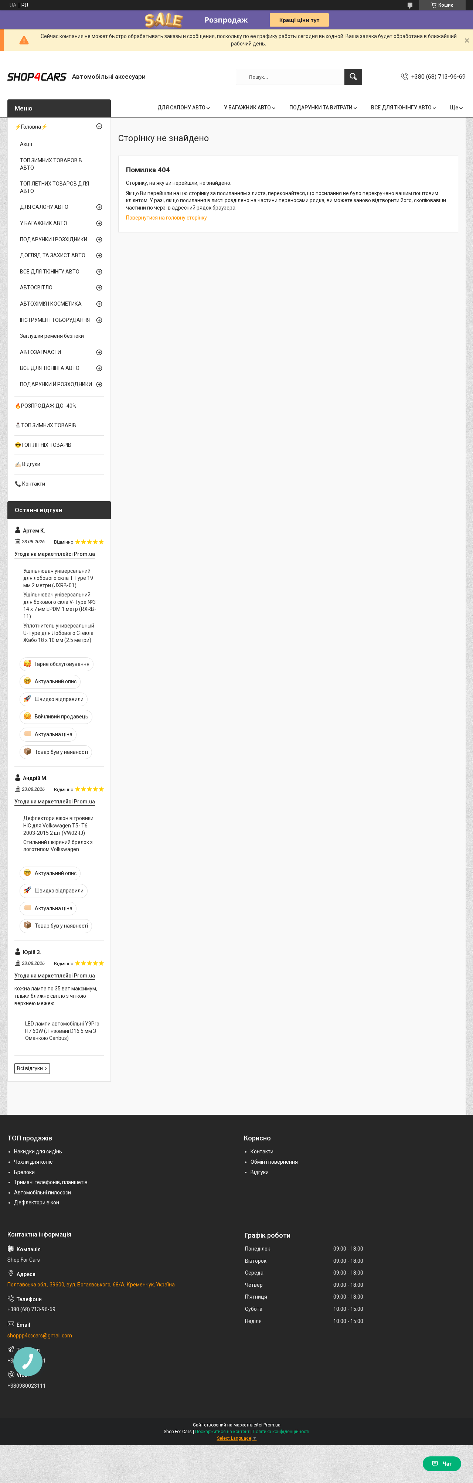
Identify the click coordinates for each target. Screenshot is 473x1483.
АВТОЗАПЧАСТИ (40, 352)
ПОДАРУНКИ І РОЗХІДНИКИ (53, 239)
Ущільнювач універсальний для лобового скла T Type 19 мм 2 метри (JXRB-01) (58, 578)
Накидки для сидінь (38, 1151)
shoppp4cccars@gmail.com (39, 1336)
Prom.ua (271, 1425)
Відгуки (260, 1172)
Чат (447, 1464)
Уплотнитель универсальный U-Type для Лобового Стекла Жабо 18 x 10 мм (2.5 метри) (58, 633)
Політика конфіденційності (281, 1431)
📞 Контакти (30, 484)
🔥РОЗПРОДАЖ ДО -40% (45, 406)
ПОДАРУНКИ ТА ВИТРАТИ (321, 107)
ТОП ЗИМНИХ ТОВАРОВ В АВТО (51, 164)
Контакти (262, 1151)
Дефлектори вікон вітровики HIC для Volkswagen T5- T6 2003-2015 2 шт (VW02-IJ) (58, 825)
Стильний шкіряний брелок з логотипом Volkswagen (58, 846)
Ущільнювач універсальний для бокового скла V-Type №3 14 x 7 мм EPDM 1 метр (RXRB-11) (59, 605)
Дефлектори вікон (36, 1202)
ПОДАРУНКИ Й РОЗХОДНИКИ (56, 384)
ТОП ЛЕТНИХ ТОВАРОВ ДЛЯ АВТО (54, 187)
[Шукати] (353, 77)
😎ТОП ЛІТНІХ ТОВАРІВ (43, 445)
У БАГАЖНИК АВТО (247, 107)
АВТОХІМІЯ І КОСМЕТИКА (51, 304)
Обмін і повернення (274, 1162)
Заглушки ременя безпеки (52, 336)
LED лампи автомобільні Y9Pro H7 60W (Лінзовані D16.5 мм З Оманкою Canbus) (62, 1031)
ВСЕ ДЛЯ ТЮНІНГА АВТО (49, 368)
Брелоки (24, 1172)
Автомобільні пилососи (42, 1192)
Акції (26, 144)
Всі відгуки (30, 1068)
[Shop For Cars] (37, 77)
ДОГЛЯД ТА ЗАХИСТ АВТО (52, 255)
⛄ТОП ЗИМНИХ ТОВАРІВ (45, 425)
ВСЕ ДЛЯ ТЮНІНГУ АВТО (401, 107)
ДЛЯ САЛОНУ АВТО (181, 107)
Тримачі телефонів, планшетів (51, 1182)
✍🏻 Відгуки (27, 464)
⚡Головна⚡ (31, 127)
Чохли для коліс (33, 1162)
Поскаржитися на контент (222, 1431)
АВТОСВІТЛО (36, 287)
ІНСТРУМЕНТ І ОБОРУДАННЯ (55, 320)
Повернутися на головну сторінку (166, 218)
